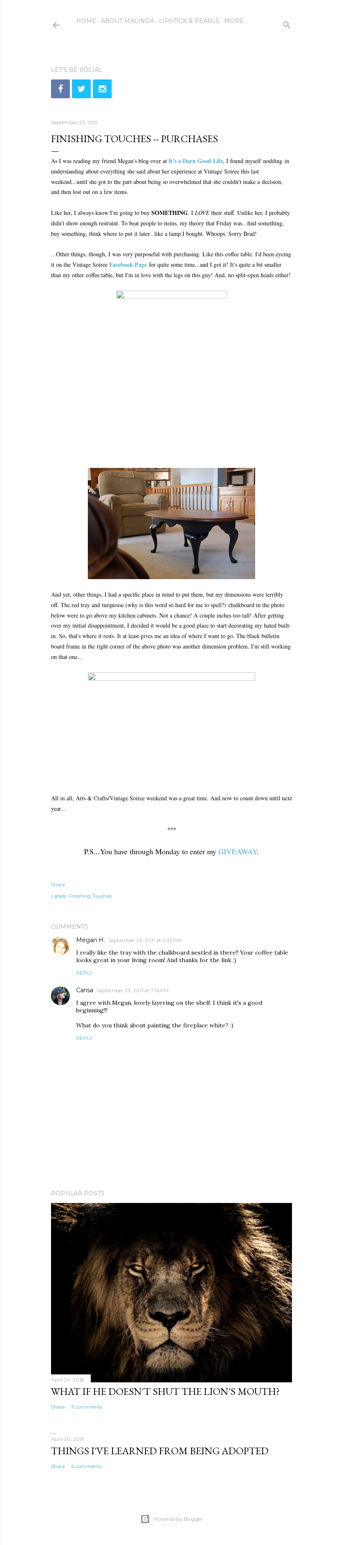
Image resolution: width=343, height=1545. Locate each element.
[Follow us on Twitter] (81, 88)
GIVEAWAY (237, 851)
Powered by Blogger (178, 1519)
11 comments (86, 1407)
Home (86, 21)
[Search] (287, 23)
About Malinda (127, 21)
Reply (84, 973)
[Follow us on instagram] (102, 88)
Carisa (84, 990)
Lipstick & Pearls (189, 21)
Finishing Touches (90, 896)
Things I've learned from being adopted (160, 1450)
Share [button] (58, 884)
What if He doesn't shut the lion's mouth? (165, 1391)
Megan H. (90, 940)
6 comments (86, 1466)
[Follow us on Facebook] (60, 88)
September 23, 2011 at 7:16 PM (133, 990)
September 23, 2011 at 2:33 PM (145, 940)
